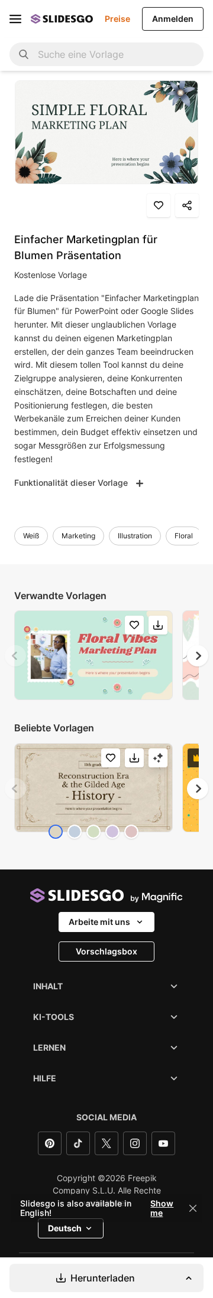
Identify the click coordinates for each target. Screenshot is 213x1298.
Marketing (78, 535)
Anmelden (172, 19)
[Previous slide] (15, 655)
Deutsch (65, 1228)
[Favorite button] (158, 205)
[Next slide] (197, 655)
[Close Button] (192, 1208)
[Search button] (23, 54)
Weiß (31, 535)
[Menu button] (15, 19)
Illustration (135, 535)
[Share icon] (187, 205)
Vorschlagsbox (106, 951)
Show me (161, 1208)
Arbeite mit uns (99, 922)
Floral (184, 535)
